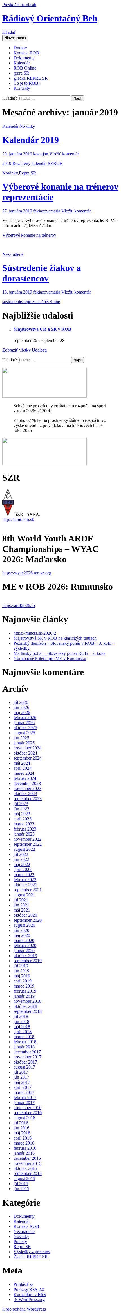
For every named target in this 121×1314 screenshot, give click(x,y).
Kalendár (22, 63)
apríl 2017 (23, 1087)
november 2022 (27, 839)
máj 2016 (22, 1133)
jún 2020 (21, 930)
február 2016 (25, 1148)
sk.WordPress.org (29, 1299)
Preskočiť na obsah (19, 4)
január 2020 (24, 950)
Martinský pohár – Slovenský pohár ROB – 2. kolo (59, 653)
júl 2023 (21, 803)
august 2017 (24, 1067)
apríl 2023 (23, 818)
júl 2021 (21, 899)
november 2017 (27, 1057)
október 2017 (25, 1062)
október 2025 (25, 727)
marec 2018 (24, 1036)
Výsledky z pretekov (32, 1251)
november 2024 (27, 748)
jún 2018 (21, 1021)
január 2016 (24, 1153)
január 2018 (24, 1046)
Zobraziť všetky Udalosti (24, 350)
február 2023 (25, 829)
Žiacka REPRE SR (31, 78)
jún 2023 (21, 808)
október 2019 (25, 955)
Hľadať (9, 32)
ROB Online (25, 68)
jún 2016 (21, 1127)
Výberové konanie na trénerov (29, 235)
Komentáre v (30, 1294)
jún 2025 (21, 737)
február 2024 (25, 778)
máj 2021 (22, 910)
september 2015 (28, 1173)
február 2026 (25, 717)
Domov (20, 47)
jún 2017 (21, 1077)
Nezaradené (12, 254)
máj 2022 (22, 864)
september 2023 (28, 798)
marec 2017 (24, 1092)
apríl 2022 (23, 869)
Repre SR (27, 173)
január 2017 (24, 1102)
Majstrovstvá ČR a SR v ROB (42, 329)
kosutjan (40, 153)
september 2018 (28, 1011)
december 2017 (27, 1051)
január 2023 (24, 834)
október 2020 (25, 915)
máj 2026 (22, 712)
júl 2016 (21, 1122)
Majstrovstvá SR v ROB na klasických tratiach (55, 638)
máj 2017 (22, 1082)
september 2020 (28, 920)
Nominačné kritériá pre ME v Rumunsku (50, 658)
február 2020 (25, 945)
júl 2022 (21, 854)
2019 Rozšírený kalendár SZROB (32, 163)
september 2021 (28, 889)
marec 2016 (24, 1143)
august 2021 (24, 894)
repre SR (21, 73)
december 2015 (27, 1158)
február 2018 (25, 1041)
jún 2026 (21, 707)
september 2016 (28, 1112)
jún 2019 (21, 970)
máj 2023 (22, 813)
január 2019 (24, 996)
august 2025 (24, 732)
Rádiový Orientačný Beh (49, 18)
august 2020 (24, 925)
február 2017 (25, 1097)
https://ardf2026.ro (18, 605)
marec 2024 (24, 773)
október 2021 (25, 884)
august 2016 (24, 1117)
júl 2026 (21, 702)
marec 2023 (24, 823)
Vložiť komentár (64, 153)
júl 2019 (21, 965)
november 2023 (27, 788)
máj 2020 (22, 935)
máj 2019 (22, 975)
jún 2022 (21, 859)
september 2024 (28, 758)
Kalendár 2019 (30, 140)
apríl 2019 (23, 981)
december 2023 (27, 783)
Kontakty (22, 88)
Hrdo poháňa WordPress (24, 1309)
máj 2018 (22, 1026)
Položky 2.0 (29, 1289)
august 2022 (24, 849)
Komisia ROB (26, 52)
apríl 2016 (23, 1138)
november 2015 (27, 1163)
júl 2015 (21, 1183)
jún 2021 (21, 905)
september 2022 (28, 844)
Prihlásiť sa (23, 1284)
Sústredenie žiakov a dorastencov (41, 273)
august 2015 (24, 1178)
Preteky (20, 1241)
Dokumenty (24, 57)
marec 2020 (24, 940)
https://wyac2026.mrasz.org (26, 572)
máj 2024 (22, 763)
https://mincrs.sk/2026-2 (35, 633)
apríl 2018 (23, 1031)
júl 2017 (21, 1072)
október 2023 (25, 793)
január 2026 (24, 722)
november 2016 (27, 1107)
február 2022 (25, 879)
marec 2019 (24, 986)
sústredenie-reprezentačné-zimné (31, 301)
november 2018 (27, 1001)
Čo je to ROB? (27, 83)
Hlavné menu (15, 38)
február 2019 (25, 991)
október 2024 (25, 753)
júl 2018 (21, 1016)
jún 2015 (21, 1188)
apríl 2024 (23, 768)
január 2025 (24, 742)
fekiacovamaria (46, 211)
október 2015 (25, 1168)
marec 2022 (24, 874)
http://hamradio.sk (18, 519)
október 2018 (25, 1006)
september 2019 (28, 960)
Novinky (27, 126)
